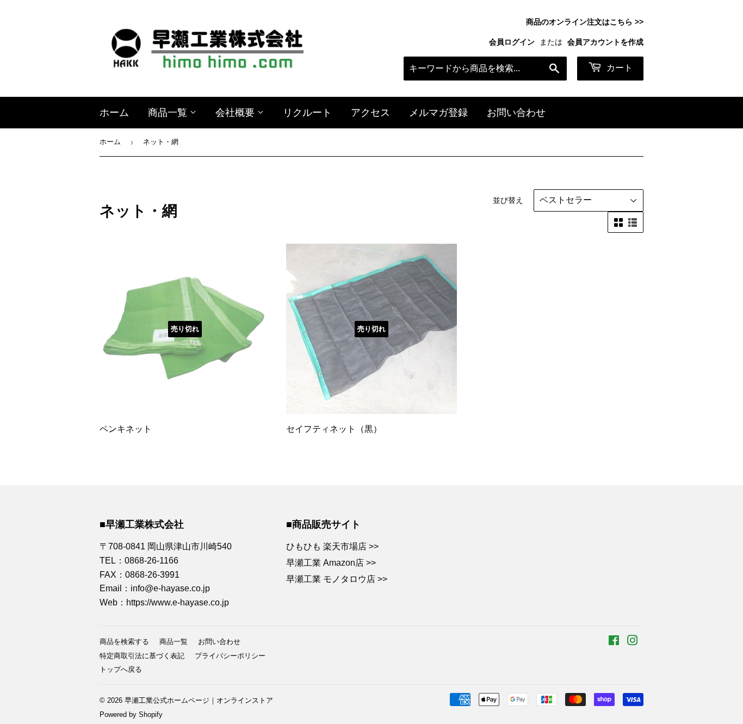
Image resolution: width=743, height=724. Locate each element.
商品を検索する (124, 642)
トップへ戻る (121, 669)
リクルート (307, 112)
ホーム (114, 112)
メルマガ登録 (438, 112)
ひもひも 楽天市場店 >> (332, 546)
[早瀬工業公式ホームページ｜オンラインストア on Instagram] (632, 641)
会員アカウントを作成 (605, 42)
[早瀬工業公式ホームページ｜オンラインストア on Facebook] (614, 641)
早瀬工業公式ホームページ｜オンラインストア (199, 700)
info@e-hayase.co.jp (170, 588)
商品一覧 (169, 112)
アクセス (370, 112)
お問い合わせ (516, 112)
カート (618, 67)
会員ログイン (512, 42)
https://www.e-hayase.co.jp (177, 602)
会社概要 (236, 112)
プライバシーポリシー (230, 656)
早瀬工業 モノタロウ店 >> (336, 579)
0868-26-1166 (151, 560)
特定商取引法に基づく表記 (142, 656)
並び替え (508, 200)
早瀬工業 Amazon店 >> (331, 562)
